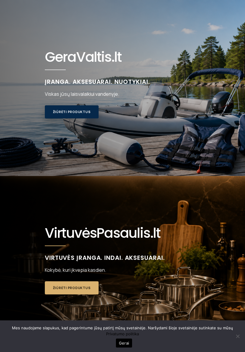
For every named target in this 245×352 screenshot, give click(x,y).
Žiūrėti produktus (72, 112)
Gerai (124, 343)
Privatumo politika (122, 333)
